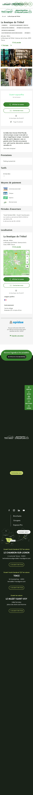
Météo (29, 394)
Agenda (29, 408)
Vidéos (29, 399)
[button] (30, 4)
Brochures (28, 403)
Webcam (28, 389)
